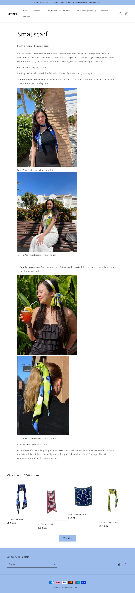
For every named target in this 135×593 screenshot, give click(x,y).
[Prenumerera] (54, 564)
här (52, 170)
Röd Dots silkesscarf (45, 524)
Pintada (63, 587)
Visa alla (67, 538)
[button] (37, 11)
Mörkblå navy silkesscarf (77, 514)
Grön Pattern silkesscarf (108, 522)
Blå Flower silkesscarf (15, 519)
